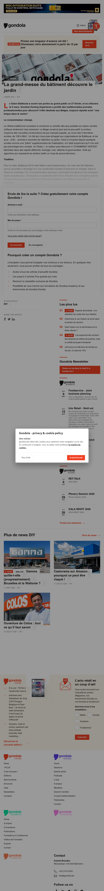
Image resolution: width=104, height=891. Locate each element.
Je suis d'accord (76, 457)
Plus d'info (26, 457)
